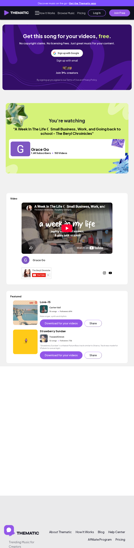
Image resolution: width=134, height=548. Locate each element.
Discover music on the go (67, 3)
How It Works (47, 13)
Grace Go (39, 260)
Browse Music (66, 13)
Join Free (119, 13)
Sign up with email (67, 60)
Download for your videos (61, 323)
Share (93, 323)
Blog (101, 532)
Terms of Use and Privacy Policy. (82, 80)
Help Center (116, 532)
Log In (97, 13)
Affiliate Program (100, 539)
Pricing (81, 13)
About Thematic (60, 532)
